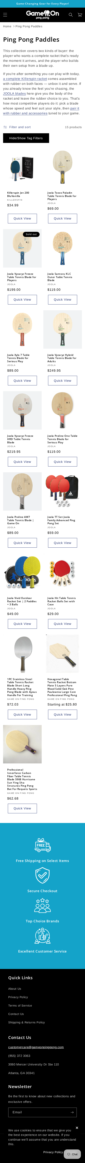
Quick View (22, 218)
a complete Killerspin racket (25, 78)
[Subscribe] (72, 1112)
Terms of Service (20, 1005)
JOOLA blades (14, 93)
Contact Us (16, 1014)
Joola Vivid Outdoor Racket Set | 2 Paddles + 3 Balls (22, 601)
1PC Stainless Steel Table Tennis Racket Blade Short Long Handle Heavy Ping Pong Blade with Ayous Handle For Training (22, 687)
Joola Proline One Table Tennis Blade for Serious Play (62, 439)
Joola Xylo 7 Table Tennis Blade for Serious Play (18, 358)
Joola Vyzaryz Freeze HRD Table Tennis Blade (20, 439)
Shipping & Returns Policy (26, 1022)
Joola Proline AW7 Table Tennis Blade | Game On (20, 520)
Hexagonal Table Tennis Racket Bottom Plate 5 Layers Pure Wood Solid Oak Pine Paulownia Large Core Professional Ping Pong (62, 687)
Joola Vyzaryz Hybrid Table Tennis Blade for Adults (61, 358)
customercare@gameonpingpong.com (36, 1047)
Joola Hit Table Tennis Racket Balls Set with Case (61, 601)
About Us (14, 988)
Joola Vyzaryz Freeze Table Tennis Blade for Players (21, 277)
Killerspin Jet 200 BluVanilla (18, 194)
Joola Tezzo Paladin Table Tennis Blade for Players (61, 196)
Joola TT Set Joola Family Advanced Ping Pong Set (61, 520)
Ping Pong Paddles (28, 26)
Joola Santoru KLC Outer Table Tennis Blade (59, 277)
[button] (5, 14)
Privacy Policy (18, 997)
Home (7, 26)
